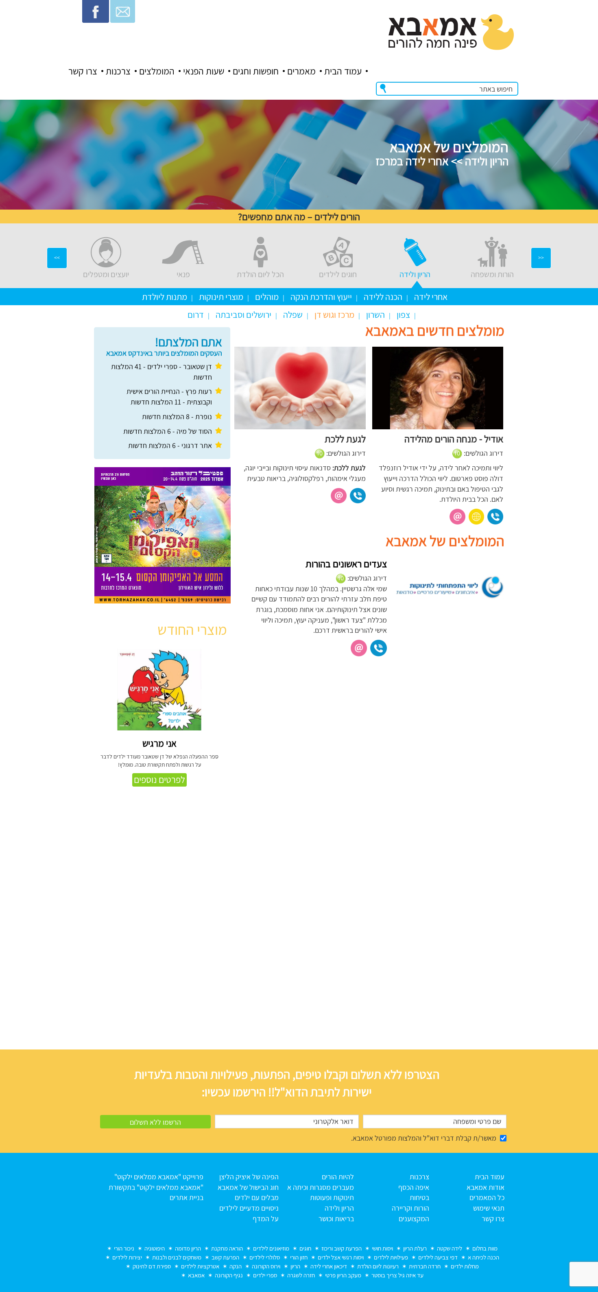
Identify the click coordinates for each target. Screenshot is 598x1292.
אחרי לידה (430, 296)
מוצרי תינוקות (221, 296)
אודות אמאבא (485, 1187)
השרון (375, 314)
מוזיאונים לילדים (271, 1248)
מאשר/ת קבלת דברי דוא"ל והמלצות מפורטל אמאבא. (423, 1138)
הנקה (235, 1266)
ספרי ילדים (265, 1275)
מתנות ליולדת (164, 296)
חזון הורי (299, 1257)
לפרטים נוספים (159, 780)
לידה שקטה (449, 1248)
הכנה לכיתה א (483, 1257)
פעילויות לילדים (391, 1257)
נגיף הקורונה (229, 1275)
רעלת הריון (415, 1248)
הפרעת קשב (225, 1257)
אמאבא (196, 1275)
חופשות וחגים (256, 71)
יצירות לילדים (127, 1257)
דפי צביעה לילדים (438, 1257)
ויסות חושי (382, 1248)
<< (541, 257)
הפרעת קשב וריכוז (341, 1248)
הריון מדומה (188, 1248)
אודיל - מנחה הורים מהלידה (453, 438)
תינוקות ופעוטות (332, 1197)
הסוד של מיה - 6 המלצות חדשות (167, 431)
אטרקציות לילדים (200, 1266)
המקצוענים (414, 1218)
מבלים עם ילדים (257, 1197)
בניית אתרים (186, 1197)
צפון (403, 314)
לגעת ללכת (345, 438)
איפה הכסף (413, 1187)
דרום (196, 314)
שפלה (293, 314)
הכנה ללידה (383, 296)
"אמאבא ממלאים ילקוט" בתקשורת (156, 1187)
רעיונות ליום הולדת (378, 1266)
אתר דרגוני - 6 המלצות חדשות (170, 445)
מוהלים (267, 296)
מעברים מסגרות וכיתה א (320, 1187)
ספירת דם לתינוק (152, 1266)
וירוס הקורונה (266, 1266)
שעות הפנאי (203, 71)
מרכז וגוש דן (334, 314)
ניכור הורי (124, 1248)
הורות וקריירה (410, 1208)
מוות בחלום (485, 1248)
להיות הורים (338, 1176)
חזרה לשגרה (301, 1275)
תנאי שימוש (488, 1208)
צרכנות (118, 71)
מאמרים (301, 71)
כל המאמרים (486, 1197)
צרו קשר (82, 71)
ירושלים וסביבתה (243, 314)
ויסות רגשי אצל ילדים (341, 1257)
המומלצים (157, 71)
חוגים (305, 1248)
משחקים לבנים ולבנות (176, 1257)
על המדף (266, 1218)
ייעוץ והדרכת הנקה (321, 296)
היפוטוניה (154, 1248)
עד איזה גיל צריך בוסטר (397, 1275)
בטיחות (419, 1197)
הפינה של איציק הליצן (249, 1176)
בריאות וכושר (336, 1218)
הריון (295, 1266)
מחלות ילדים (465, 1266)
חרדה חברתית (425, 1266)
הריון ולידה (339, 1208)
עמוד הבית (343, 71)
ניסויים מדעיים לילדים (249, 1208)
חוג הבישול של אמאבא (248, 1187)
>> (57, 257)
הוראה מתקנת (227, 1248)
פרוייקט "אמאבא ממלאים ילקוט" (158, 1176)
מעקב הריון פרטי (343, 1275)
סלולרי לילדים (264, 1257)
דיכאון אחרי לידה (328, 1266)
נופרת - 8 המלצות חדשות (177, 416)
